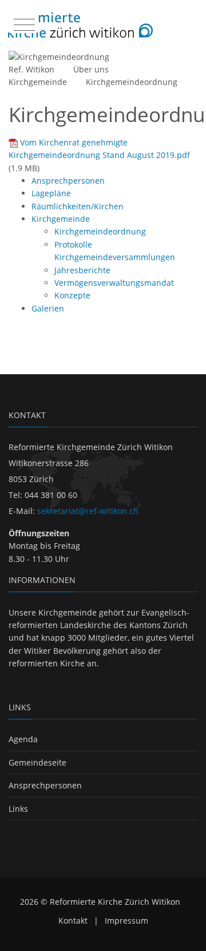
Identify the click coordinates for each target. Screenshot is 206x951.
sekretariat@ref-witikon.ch (87, 510)
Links (18, 808)
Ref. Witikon (31, 69)
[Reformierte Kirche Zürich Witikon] (80, 25)
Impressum (126, 920)
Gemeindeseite (37, 762)
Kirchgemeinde (38, 81)
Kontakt (73, 920)
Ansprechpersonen (45, 785)
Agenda (23, 739)
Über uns (91, 69)
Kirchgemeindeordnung (131, 81)
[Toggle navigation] (23, 22)
